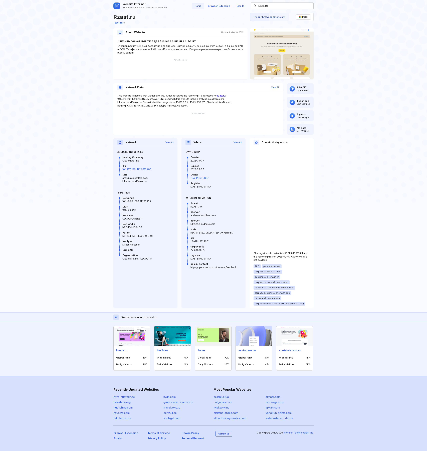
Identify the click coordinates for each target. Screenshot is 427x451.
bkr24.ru (162, 350)
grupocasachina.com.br (178, 402)
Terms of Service (158, 433)
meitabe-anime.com (226, 412)
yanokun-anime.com (279, 412)
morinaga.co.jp (275, 402)
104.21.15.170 (129, 169)
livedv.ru (121, 350)
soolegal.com (171, 418)
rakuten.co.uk (122, 418)
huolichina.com (123, 407)
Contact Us (223, 433)
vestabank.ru (247, 350)
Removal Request (192, 438)
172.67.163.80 (144, 169)
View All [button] (275, 87)
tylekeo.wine (221, 407)
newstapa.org (122, 402)
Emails (240, 5)
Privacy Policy (156, 438)
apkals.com (273, 407)
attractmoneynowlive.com (230, 418)
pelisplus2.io (221, 396)
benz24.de (170, 412)
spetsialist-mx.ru (290, 350)
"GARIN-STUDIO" (199, 177)
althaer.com (273, 396)
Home (198, 5)
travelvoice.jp (171, 407)
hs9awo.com (121, 412)
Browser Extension (219, 5)
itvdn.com (169, 396)
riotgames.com (223, 402)
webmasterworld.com (279, 418)
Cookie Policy (190, 433)
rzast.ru (118, 22)
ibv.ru (201, 350)
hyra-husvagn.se (124, 396)
